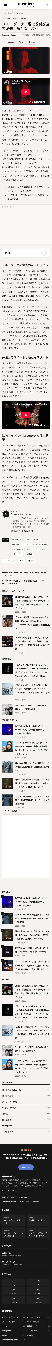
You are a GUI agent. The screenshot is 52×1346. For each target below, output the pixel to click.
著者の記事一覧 (27, 531)
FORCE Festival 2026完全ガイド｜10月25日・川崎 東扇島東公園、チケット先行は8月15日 (32, 800)
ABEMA (40, 498)
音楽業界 (28, 554)
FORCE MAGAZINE (32, 540)
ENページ (26, 1167)
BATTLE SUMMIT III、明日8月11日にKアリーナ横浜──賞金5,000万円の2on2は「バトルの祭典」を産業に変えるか (32, 965)
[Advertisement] (26, 225)
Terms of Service (9, 1201)
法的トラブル (16, 554)
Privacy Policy (9, 1197)
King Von (15, 545)
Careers (35, 1201)
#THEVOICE (16, 540)
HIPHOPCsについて (25, 1197)
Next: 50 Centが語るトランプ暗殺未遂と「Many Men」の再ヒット (23, 582)
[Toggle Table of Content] (44, 253)
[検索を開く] (47, 4)
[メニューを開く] (5, 4)
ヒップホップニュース (15, 13)
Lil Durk (26, 545)
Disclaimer (24, 1201)
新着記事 (23, 18)
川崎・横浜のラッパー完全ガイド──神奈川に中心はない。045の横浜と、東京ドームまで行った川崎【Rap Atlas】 (32, 783)
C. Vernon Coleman (9, 35)
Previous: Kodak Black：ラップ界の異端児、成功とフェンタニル (25, 573)
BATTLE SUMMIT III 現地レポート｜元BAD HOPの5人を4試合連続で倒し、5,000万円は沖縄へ (31, 729)
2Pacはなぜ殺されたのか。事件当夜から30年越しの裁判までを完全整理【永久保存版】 (32, 767)
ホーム (4, 13)
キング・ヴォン (17, 549)
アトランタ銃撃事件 (40, 545)
